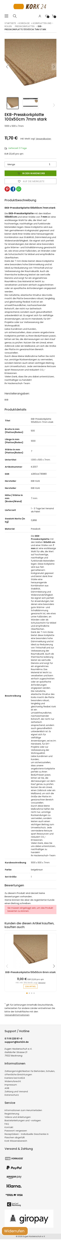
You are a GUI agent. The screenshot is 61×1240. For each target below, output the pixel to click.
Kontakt (9, 1127)
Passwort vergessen (16, 1130)
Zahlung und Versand (16, 1091)
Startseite (10, 23)
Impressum (11, 1084)
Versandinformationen (17, 1014)
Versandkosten (43, 138)
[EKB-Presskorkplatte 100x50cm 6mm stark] (30, 969)
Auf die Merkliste (33, 181)
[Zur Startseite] (30, 12)
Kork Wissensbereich (16, 1140)
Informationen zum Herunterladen (23, 1110)
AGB (7, 1088)
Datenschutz (12, 1094)
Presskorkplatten (24, 26)
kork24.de (24, 23)
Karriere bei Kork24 (15, 1077)
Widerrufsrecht (13, 1081)
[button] (54, 66)
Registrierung (12, 1113)
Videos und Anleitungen (18, 1117)
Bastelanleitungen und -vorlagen (23, 1120)
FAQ (7, 1123)
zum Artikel (30, 986)
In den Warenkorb (33, 173)
